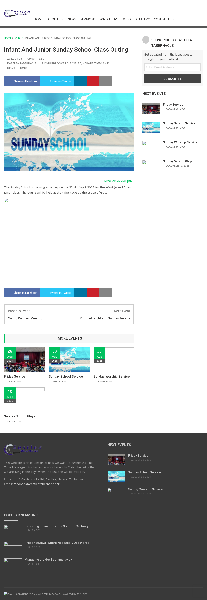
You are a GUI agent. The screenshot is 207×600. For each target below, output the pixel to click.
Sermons (88, 19)
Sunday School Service (66, 376)
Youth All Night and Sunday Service (105, 318)
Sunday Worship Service (112, 376)
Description (126, 180)
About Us (55, 19)
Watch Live (109, 19)
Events (18, 38)
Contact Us (164, 19)
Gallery (143, 19)
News (72, 19)
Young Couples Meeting (25, 318)
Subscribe (173, 79)
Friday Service (14, 376)
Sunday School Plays (19, 416)
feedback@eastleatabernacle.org (37, 484)
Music (127, 19)
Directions (111, 180)
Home (38, 19)
